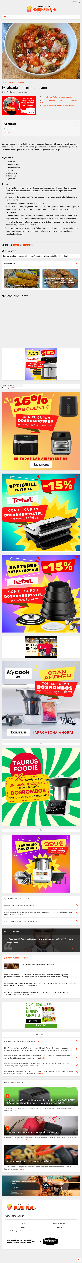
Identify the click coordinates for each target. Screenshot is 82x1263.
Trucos (23, 1227)
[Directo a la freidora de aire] (41, 12)
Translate (16, 388)
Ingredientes (10, 129)
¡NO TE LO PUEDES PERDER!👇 (16, 958)
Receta (8, 132)
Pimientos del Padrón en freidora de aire (57, 97)
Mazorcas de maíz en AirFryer (17, 285)
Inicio (4, 82)
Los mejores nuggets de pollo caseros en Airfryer (38, 964)
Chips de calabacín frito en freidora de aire (58, 106)
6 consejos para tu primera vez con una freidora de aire (32, 1132)
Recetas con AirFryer (59, 1223)
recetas (11, 82)
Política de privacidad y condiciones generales (23, 1231)
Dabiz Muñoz (71, 949)
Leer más (16, 1111)
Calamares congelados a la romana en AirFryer (28, 1161)
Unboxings (59, 1227)
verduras (21, 82)
